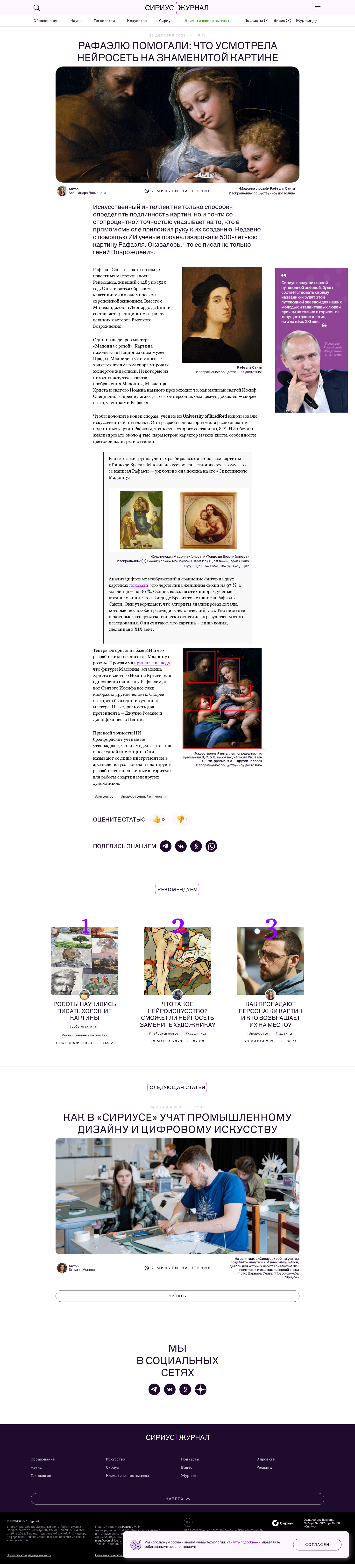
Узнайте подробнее (242, 1542)
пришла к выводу (152, 663)
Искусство (137, 21)
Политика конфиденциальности (29, 1555)
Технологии (104, 21)
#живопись (104, 796)
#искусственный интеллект (143, 796)
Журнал (188, 1476)
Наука (76, 21)
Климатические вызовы (207, 21)
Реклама (264, 1467)
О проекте (265, 1459)
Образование (46, 21)
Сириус (166, 21)
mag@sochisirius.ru (108, 1540)
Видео (186, 1467)
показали (138, 585)
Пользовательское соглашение (117, 1555)
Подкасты (190, 1459)
